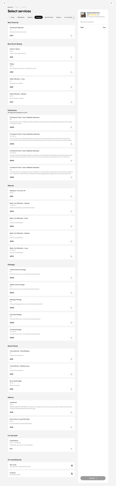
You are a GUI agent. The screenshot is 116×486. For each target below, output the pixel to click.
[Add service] (71, 196)
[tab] (8, 17)
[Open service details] (71, 35)
